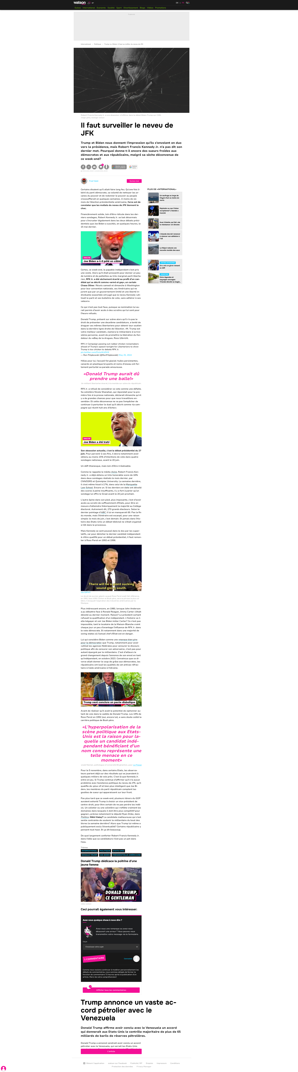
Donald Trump (89, 855)
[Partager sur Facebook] (83, 167)
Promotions (160, 8)
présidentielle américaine (127, 855)
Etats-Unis (118, 851)
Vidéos (150, 8)
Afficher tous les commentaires (111, 990)
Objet (85, 942)
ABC (103, 512)
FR (183, 3)
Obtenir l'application (95, 1063)
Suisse (78, 8)
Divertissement (131, 8)
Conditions (175, 1063)
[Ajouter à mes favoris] (106, 167)
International (89, 8)
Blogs (142, 8)
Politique (97, 44)
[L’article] (131, 1026)
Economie (101, 8)
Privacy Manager (144, 1066)
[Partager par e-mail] (94, 167)
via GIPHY (86, 592)
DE (177, 3)
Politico (85, 817)
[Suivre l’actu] (133, 167)
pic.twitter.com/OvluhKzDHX (95, 352)
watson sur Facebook (117, 1063)
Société (111, 8)
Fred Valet (93, 181)
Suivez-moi (134, 181)
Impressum (162, 1063)
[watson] (80, 2)
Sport (119, 8)
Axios (114, 472)
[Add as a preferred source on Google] (119, 167)
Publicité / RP (136, 1063)
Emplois (149, 1063)
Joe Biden (105, 855)
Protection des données (122, 1066)
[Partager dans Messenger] (88, 167)
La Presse (137, 765)
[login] (3, 1068)
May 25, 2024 (125, 355)
